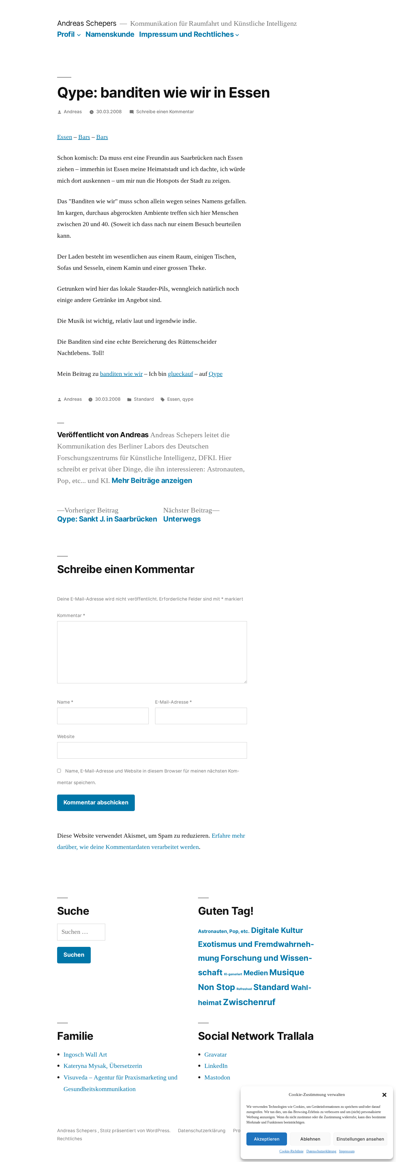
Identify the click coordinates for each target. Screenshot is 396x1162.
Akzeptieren (266, 1139)
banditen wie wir (121, 374)
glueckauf (180, 374)
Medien (256, 973)
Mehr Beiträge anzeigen (152, 480)
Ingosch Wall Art (85, 1055)
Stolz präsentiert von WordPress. (136, 1130)
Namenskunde (110, 34)
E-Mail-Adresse (173, 702)
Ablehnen (310, 1139)
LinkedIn (216, 1066)
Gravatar (215, 1055)
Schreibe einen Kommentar (165, 111)
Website (66, 736)
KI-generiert (233, 974)
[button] (384, 1095)
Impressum (347, 1151)
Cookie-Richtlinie (291, 1151)
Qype (216, 374)
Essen (64, 137)
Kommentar (71, 615)
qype (187, 399)
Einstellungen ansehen (360, 1139)
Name (65, 702)
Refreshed (244, 989)
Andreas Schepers (88, 23)
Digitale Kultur (277, 930)
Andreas (73, 111)
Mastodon (217, 1077)
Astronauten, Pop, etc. (224, 931)
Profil (66, 34)
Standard (144, 399)
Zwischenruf (249, 1002)
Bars (84, 137)
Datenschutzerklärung (321, 1151)
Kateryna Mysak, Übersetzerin (102, 1066)
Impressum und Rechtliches (186, 34)
